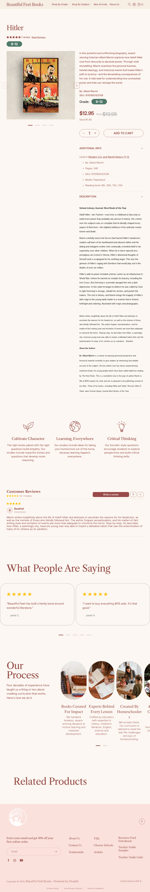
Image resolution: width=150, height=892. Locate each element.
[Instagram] (15, 860)
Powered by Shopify (66, 881)
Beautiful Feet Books (38, 881)
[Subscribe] (55, 851)
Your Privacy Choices (73, 888)
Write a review (111, 494)
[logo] (25, 4)
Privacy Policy (53, 888)
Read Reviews (39, 37)
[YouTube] (21, 860)
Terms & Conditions (95, 888)
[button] (129, 4)
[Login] (134, 4)
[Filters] (133, 494)
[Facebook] (8, 860)
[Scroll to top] (142, 823)
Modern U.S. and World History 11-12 (108, 156)
